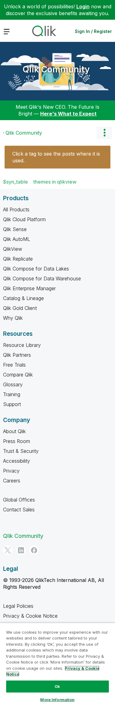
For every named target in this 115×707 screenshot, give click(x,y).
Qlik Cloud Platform (24, 219)
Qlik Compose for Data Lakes (36, 269)
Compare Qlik (18, 375)
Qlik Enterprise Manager (29, 288)
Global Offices (19, 500)
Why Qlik (13, 318)
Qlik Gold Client (20, 308)
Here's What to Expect (68, 114)
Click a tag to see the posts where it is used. (56, 157)
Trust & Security (21, 451)
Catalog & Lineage (23, 298)
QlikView (12, 249)
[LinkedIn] (20, 550)
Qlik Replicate (18, 259)
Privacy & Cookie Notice (30, 616)
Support (12, 404)
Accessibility (16, 461)
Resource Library (22, 345)
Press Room (16, 441)
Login (83, 6)
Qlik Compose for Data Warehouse (42, 278)
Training (11, 394)
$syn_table (15, 182)
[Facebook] (34, 550)
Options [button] (104, 133)
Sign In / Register (93, 31)
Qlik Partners (17, 355)
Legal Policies (18, 606)
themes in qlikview (54, 182)
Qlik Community (56, 69)
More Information (57, 699)
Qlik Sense (15, 229)
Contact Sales (19, 509)
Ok (57, 686)
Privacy (11, 471)
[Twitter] (7, 550)
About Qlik (14, 431)
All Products (16, 209)
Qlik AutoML (16, 239)
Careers (11, 480)
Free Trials (14, 365)
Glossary (13, 384)
